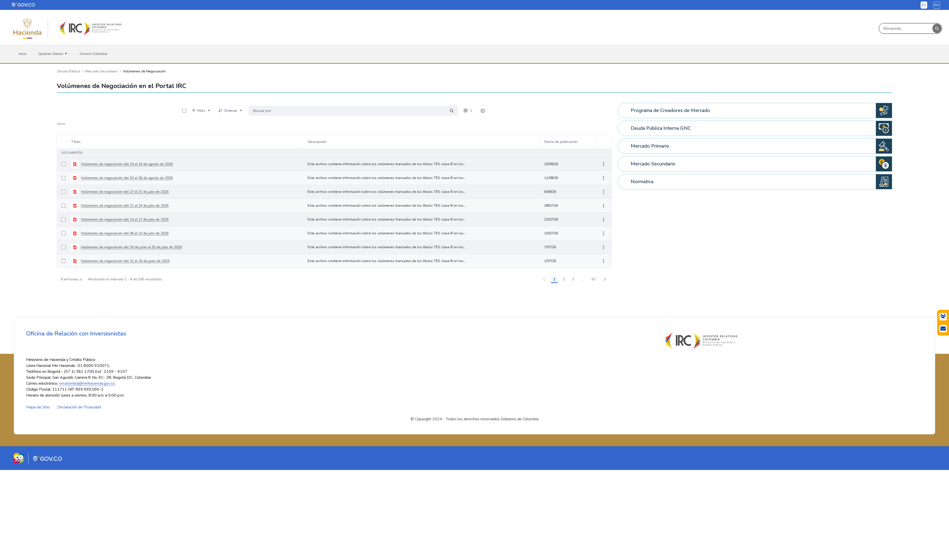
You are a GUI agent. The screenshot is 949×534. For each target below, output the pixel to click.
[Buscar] (937, 28)
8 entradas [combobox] (70, 279)
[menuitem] (23, 54)
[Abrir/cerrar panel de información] (483, 111)
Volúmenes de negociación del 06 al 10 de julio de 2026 (125, 233)
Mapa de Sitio (38, 407)
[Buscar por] (452, 111)
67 (595, 280)
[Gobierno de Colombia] (23, 4)
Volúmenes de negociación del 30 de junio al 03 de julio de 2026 (131, 247)
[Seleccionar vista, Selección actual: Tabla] (468, 111)
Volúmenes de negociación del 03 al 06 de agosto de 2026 (127, 178)
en (936, 5)
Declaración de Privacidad (79, 407)
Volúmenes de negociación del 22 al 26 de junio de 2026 (125, 261)
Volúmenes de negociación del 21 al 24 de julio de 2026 (125, 205)
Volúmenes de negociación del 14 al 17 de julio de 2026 (125, 219)
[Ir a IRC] (89, 28)
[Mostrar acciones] (603, 164)
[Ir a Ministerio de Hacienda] (27, 28)
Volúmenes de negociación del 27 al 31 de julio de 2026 (125, 191)
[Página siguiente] (605, 279)
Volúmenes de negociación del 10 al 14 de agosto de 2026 (127, 164)
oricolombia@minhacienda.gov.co (87, 383)
